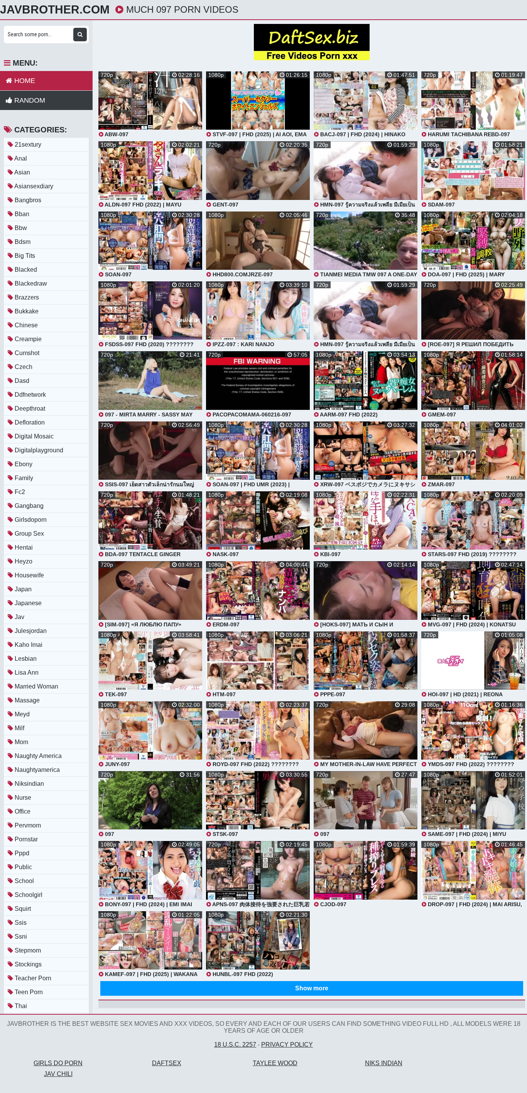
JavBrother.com (55, 9)
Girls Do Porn (58, 1063)
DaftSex (166, 1063)
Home (23, 81)
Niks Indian (383, 1063)
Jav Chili (58, 1074)
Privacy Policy (287, 1044)
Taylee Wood (275, 1063)
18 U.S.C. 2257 (235, 1044)
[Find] (80, 34)
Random (28, 100)
